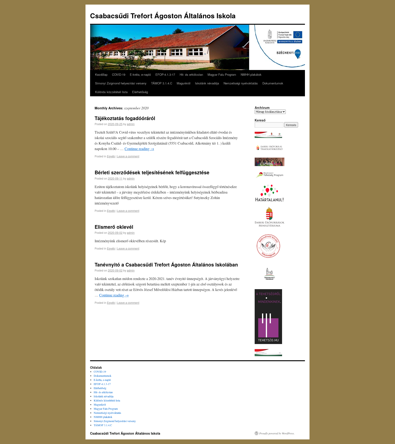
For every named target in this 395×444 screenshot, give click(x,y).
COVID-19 (118, 74)
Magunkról (183, 83)
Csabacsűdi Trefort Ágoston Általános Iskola (163, 15)
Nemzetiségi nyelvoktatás (241, 83)
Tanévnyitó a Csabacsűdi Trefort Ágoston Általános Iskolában (166, 264)
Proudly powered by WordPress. (277, 433)
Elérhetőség (140, 92)
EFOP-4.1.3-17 (165, 74)
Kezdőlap (101, 74)
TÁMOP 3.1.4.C (161, 83)
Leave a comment (128, 156)
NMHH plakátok (251, 74)
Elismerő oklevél (114, 226)
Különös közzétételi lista (111, 92)
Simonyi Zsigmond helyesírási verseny (121, 83)
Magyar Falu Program (222, 74)
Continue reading (139, 148)
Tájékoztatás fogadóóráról (125, 118)
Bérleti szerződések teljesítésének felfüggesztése (152, 172)
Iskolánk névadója (207, 83)
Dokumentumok (272, 83)
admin (131, 124)
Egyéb (111, 156)
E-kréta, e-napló (140, 74)
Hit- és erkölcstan (191, 74)
